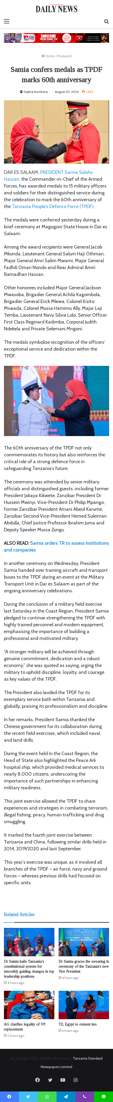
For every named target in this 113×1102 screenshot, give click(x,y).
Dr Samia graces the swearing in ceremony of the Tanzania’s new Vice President (84, 966)
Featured (64, 56)
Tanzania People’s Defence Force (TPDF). (53, 206)
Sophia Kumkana (36, 92)
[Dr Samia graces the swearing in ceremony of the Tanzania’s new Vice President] (84, 942)
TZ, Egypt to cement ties (78, 1024)
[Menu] (6, 21)
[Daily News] (56, 8)
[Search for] (106, 21)
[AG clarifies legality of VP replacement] (29, 1005)
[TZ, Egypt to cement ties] (84, 1005)
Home (50, 56)
